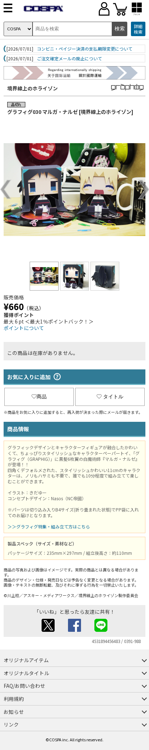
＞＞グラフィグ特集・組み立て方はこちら (49, 526)
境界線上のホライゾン (32, 88)
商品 (42, 396)
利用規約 (14, 698)
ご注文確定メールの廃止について (69, 58)
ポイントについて (24, 327)
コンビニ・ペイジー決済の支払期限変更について (84, 49)
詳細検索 (138, 29)
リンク (11, 724)
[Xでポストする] (48, 629)
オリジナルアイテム (26, 660)
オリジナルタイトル (26, 673)
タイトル (113, 396)
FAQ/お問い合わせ (24, 685)
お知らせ (14, 711)
